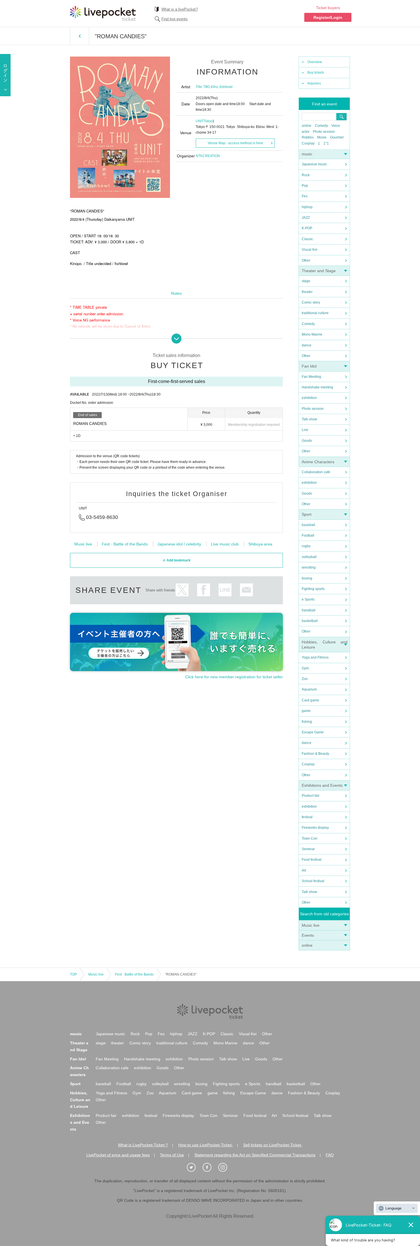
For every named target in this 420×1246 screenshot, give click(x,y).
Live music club (225, 544)
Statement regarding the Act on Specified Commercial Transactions (254, 1155)
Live (305, 430)
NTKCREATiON (208, 156)
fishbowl (226, 87)
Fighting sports (313, 589)
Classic (307, 239)
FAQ (330, 1155)
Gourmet (336, 137)
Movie (322, 137)
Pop (305, 186)
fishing (307, 722)
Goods (307, 441)
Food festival (311, 860)
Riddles (308, 137)
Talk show (309, 419)
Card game (310, 700)
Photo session (324, 132)
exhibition (309, 398)
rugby (306, 546)
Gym (305, 668)
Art (304, 870)
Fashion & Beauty (315, 754)
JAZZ (306, 218)
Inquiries (314, 83)
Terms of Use (172, 1155)
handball (308, 610)
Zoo (305, 679)
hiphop (307, 207)
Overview (314, 62)
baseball (308, 525)
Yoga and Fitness (315, 657)
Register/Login (327, 17)
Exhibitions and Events (322, 785)
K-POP (307, 228)
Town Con (309, 838)
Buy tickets (315, 73)
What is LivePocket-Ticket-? (143, 1145)
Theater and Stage (319, 270)
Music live (310, 925)
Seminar (308, 849)
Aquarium (309, 689)
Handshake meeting (317, 387)
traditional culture (315, 313)
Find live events (174, 19)
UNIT (200, 121)
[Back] (79, 36)
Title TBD (203, 87)
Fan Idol (309, 366)
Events (308, 935)
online (306, 126)
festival (307, 817)
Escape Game (313, 732)
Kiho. (215, 87)
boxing (307, 578)
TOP (73, 974)
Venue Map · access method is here (235, 143)
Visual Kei (309, 250)
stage (306, 281)
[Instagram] (225, 1167)
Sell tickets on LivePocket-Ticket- (272, 1145)
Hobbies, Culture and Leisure (80, 1100)
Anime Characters (318, 462)
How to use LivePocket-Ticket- (205, 1145)
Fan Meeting (311, 377)
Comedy (321, 126)
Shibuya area (260, 544)
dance (306, 345)
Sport (306, 514)
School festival (313, 881)
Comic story (311, 302)
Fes (304, 196)
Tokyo (208, 121)
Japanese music (314, 164)
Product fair (310, 796)
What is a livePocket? (179, 9)
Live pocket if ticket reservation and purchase (103, 13)
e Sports (308, 599)
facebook (203, 589)
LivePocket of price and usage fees (118, 1155)
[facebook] (210, 1167)
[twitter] (194, 1167)
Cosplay (308, 143)
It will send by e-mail (246, 589)
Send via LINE (225, 589)
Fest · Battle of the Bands (125, 544)
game (306, 711)
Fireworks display (315, 828)
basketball (310, 621)
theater (307, 292)
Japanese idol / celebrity (179, 544)
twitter (182, 589)
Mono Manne (312, 334)
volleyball (309, 557)
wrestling (309, 567)
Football (308, 535)
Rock (306, 175)
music (307, 154)
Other (306, 260)
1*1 (326, 143)
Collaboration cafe (316, 472)
